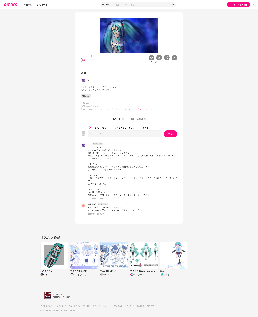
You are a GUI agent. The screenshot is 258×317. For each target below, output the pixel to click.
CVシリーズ (130, 306)
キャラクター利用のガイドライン (68, 306)
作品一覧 (28, 4)
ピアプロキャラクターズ (142, 109)
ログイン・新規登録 (238, 4)
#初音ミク (86, 96)
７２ (89, 144)
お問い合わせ (117, 306)
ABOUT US (151, 306)
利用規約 (86, 306)
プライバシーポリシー (101, 306)
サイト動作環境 (46, 306)
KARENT (140, 306)
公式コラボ (42, 4)
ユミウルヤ (92, 204)
